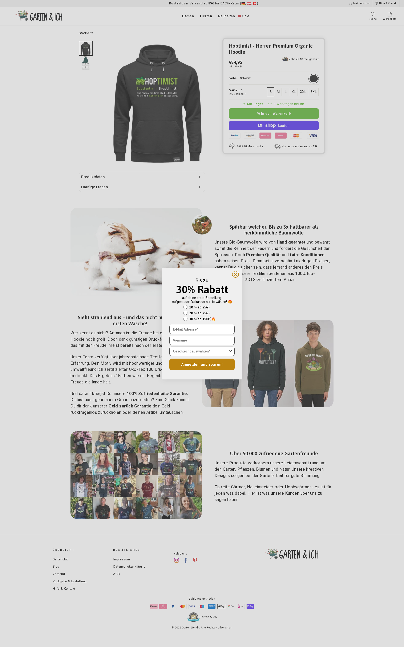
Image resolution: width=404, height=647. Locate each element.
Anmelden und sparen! (202, 364)
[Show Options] (231, 351)
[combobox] (201, 351)
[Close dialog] (235, 274)
